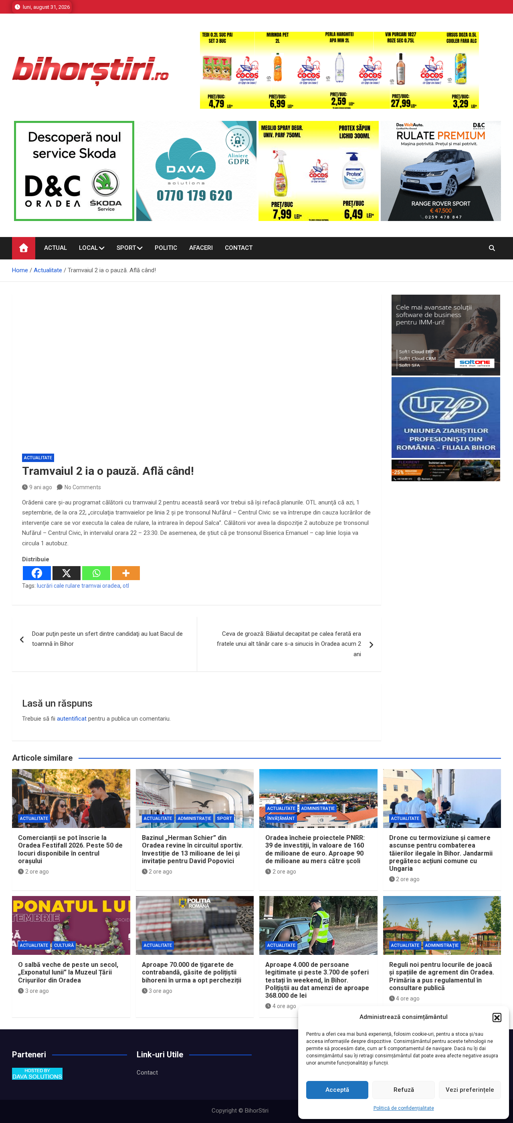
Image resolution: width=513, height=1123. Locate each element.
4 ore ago (284, 1006)
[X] (67, 573)
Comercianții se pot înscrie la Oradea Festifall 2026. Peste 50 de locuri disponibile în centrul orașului (70, 849)
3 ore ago (37, 991)
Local (88, 247)
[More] (126, 573)
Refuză (404, 1089)
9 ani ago (40, 487)
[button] (497, 1017)
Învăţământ (281, 818)
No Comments (83, 487)
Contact (238, 247)
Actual (55, 247)
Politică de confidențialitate (404, 1108)
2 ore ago (37, 871)
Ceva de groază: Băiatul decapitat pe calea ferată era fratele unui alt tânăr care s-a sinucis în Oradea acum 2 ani (289, 644)
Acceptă (337, 1089)
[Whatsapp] (96, 573)
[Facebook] (37, 573)
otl (126, 586)
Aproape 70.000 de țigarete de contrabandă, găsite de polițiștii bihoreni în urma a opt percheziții (191, 972)
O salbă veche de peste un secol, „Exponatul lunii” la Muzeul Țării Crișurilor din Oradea (68, 972)
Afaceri (201, 247)
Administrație (194, 818)
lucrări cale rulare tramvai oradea (78, 586)
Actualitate (38, 457)
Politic (166, 247)
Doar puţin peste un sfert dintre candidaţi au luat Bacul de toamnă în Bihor (107, 639)
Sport (126, 247)
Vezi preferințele (470, 1089)
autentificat (72, 718)
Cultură (64, 945)
